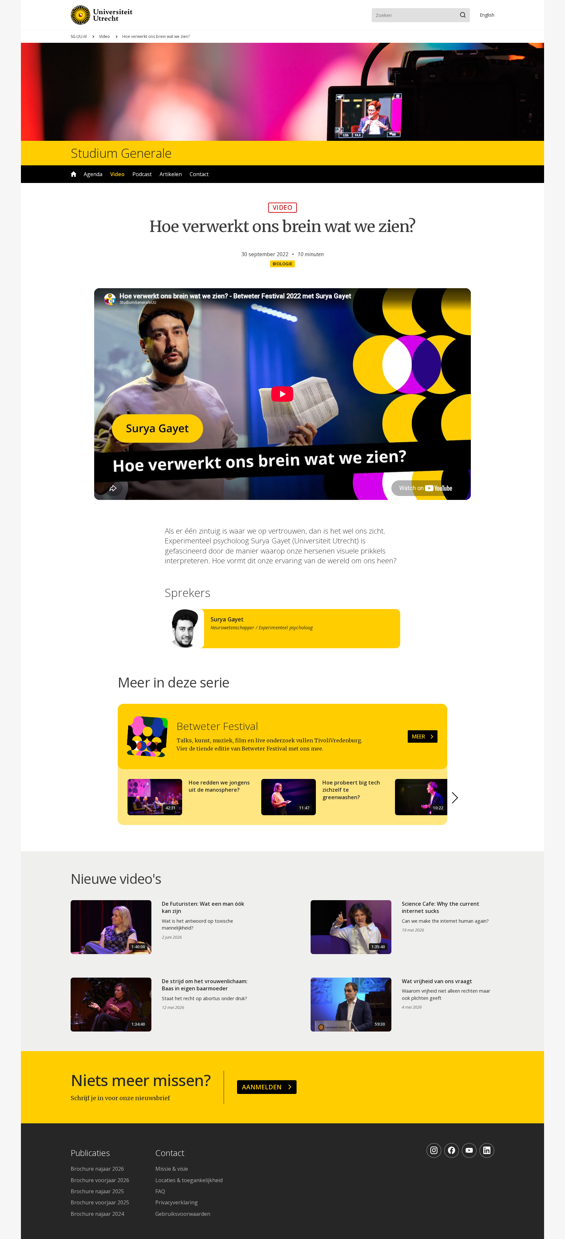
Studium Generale (121, 153)
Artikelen (171, 174)
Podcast (142, 174)
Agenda (93, 174)
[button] (455, 797)
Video (104, 36)
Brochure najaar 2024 (97, 1213)
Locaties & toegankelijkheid (189, 1180)
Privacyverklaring (176, 1202)
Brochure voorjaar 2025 (100, 1202)
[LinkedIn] (486, 1150)
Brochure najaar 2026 (97, 1168)
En (487, 15)
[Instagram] (433, 1150)
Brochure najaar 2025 (97, 1191)
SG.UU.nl (79, 36)
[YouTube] (469, 1150)
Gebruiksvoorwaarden (182, 1213)
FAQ (160, 1191)
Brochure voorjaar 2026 (100, 1180)
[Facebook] (451, 1150)
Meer (418, 736)
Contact (199, 174)
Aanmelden (262, 1086)
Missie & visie (171, 1168)
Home (73, 174)
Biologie (282, 264)
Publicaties (90, 1153)
